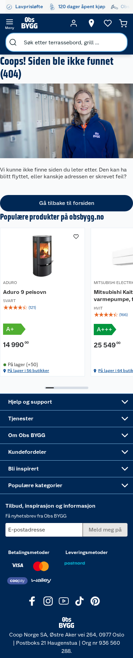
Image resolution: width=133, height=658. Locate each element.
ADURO (10, 282)
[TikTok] (79, 601)
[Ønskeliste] (108, 23)
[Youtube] (64, 601)
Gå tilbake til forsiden (66, 203)
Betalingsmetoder (28, 552)
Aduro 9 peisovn (24, 292)
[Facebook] (32, 601)
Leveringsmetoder (86, 552)
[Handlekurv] (123, 23)
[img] (42, 307)
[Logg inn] (73, 23)
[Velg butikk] (91, 23)
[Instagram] (48, 601)
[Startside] (41, 23)
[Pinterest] (95, 601)
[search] (13, 42)
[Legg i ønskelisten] (76, 236)
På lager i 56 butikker (28, 370)
